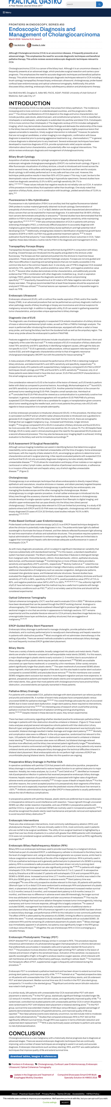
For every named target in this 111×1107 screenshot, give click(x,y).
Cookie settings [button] (50, 1102)
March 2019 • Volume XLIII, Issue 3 (25, 39)
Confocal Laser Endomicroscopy (69, 1064)
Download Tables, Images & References (33, 1056)
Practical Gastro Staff (29, 1094)
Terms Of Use (63, 1094)
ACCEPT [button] (65, 1102)
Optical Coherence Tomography (35, 1067)
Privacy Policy (48, 1094)
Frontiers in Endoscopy (23, 1064)
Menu (8, 12)
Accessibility (78, 1094)
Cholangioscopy (45, 1064)
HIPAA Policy (92, 1094)
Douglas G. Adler (38, 45)
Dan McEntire (19, 45)
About (14, 1094)
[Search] (99, 4)
